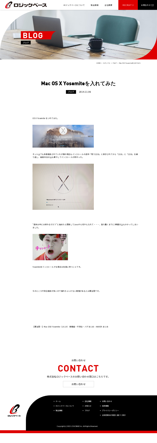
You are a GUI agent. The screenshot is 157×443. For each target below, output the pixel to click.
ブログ (87, 410)
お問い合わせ (78, 384)
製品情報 (59, 410)
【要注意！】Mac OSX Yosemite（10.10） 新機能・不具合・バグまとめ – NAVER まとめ (70, 326)
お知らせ (88, 406)
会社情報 (88, 401)
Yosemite (41, 118)
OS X (35, 118)
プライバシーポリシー (110, 410)
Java (76, 224)
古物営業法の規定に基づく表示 (114, 415)
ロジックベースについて (65, 406)
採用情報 (105, 406)
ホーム (58, 401)
